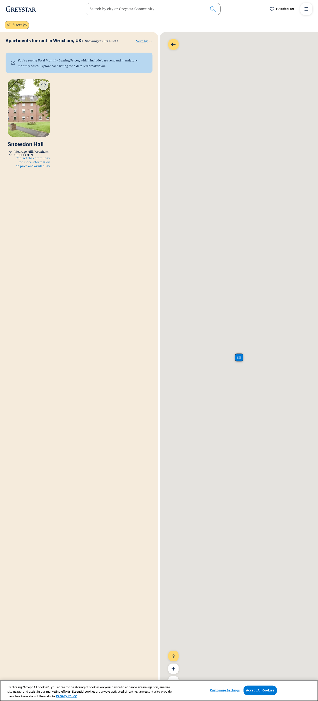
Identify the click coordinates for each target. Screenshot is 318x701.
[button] (239, 357)
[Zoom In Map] (173, 669)
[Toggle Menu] (306, 9)
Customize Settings (225, 690)
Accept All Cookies (260, 690)
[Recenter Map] (173, 656)
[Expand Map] (173, 44)
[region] (159, 690)
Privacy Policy (66, 696)
